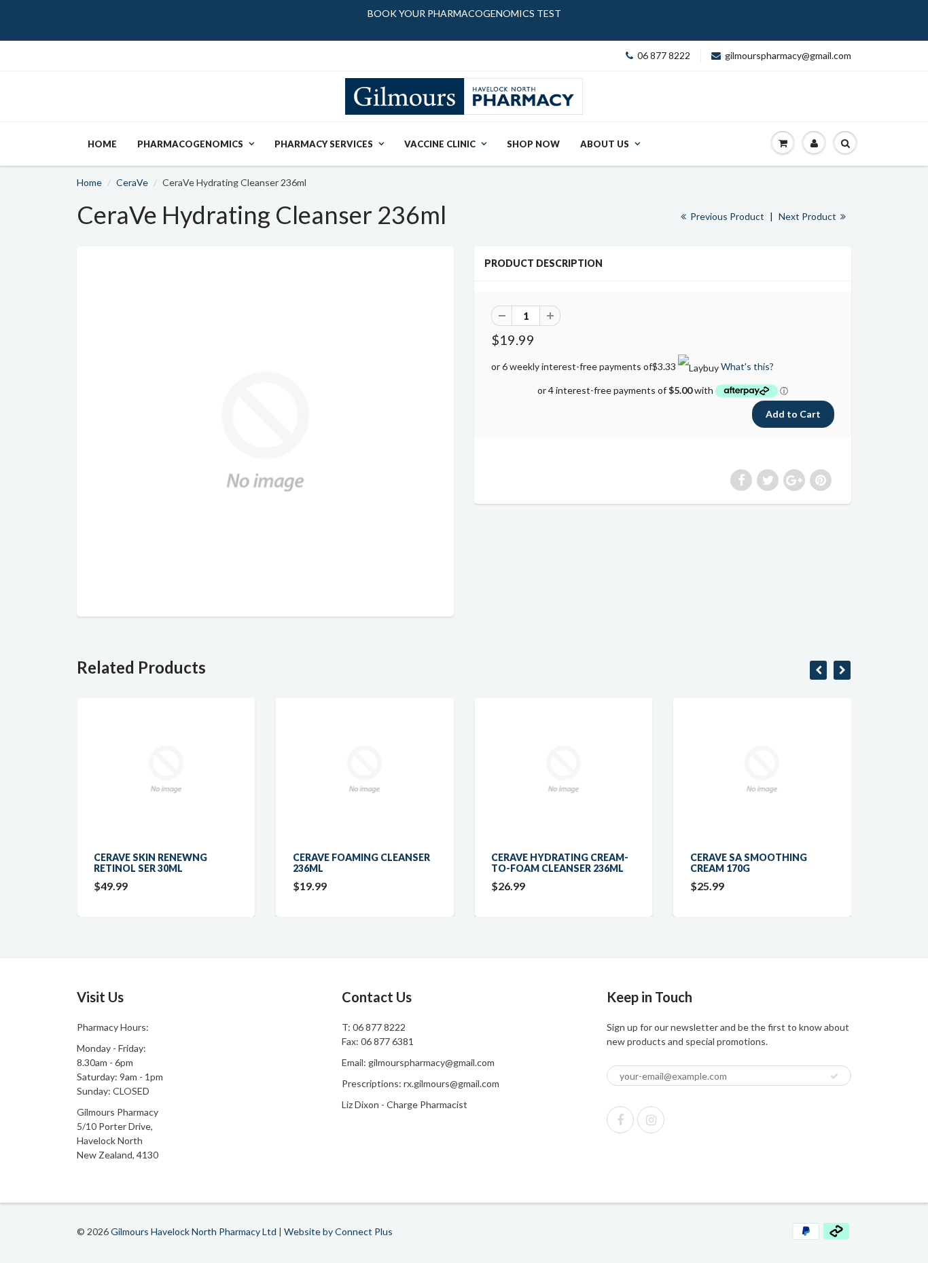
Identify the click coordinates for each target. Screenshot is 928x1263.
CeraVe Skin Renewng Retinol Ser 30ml (150, 863)
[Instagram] (650, 1119)
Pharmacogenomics (190, 144)
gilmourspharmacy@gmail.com (788, 55)
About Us (604, 144)
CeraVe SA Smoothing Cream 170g (748, 863)
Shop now (533, 144)
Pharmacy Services (323, 144)
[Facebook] (620, 1119)
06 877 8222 (663, 55)
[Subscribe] (834, 1076)
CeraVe (132, 182)
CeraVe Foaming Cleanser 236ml (361, 863)
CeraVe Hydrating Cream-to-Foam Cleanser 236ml (559, 863)
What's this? (747, 366)
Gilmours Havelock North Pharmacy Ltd (193, 1231)
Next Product (808, 216)
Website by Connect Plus (338, 1231)
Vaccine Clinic (440, 144)
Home (102, 144)
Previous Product (726, 216)
